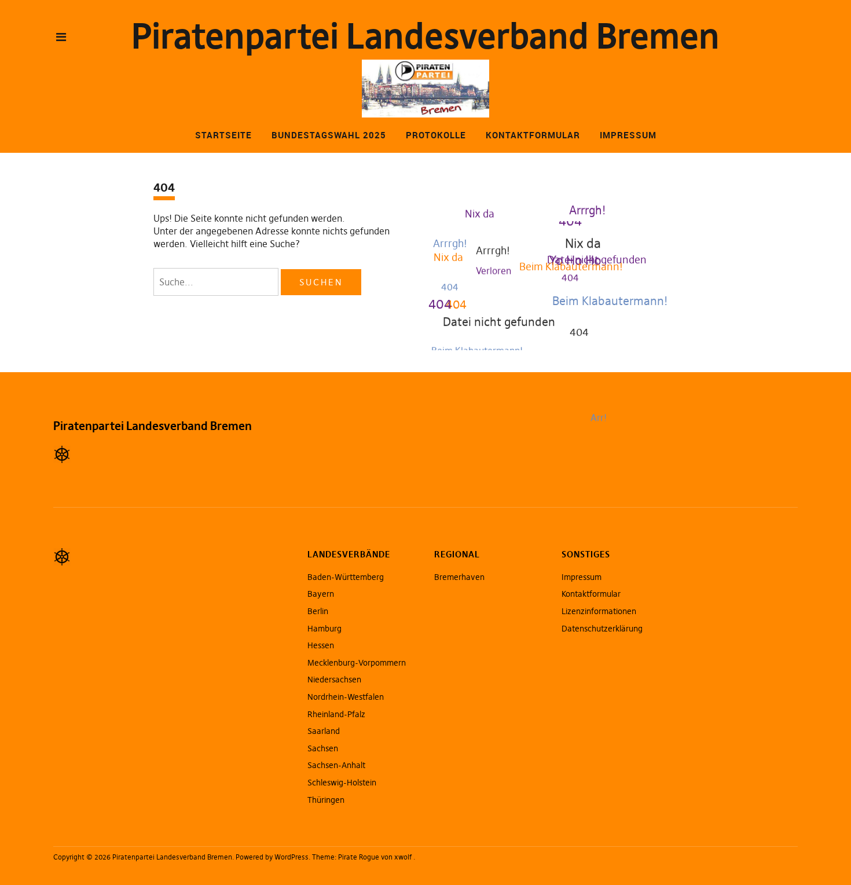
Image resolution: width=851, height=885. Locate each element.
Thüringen (325, 800)
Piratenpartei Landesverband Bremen (425, 36)
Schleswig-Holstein (341, 782)
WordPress (291, 857)
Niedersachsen (334, 679)
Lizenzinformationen (599, 611)
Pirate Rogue (358, 857)
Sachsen (322, 748)
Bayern (320, 594)
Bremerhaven (459, 577)
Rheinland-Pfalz (336, 714)
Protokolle (436, 135)
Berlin (317, 611)
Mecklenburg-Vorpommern (356, 663)
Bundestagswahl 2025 (329, 135)
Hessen (320, 645)
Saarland (323, 731)
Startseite (223, 135)
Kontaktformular (533, 135)
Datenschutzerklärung (602, 628)
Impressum (628, 135)
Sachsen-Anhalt (336, 765)
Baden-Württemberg (345, 577)
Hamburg (324, 628)
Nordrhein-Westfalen (345, 697)
